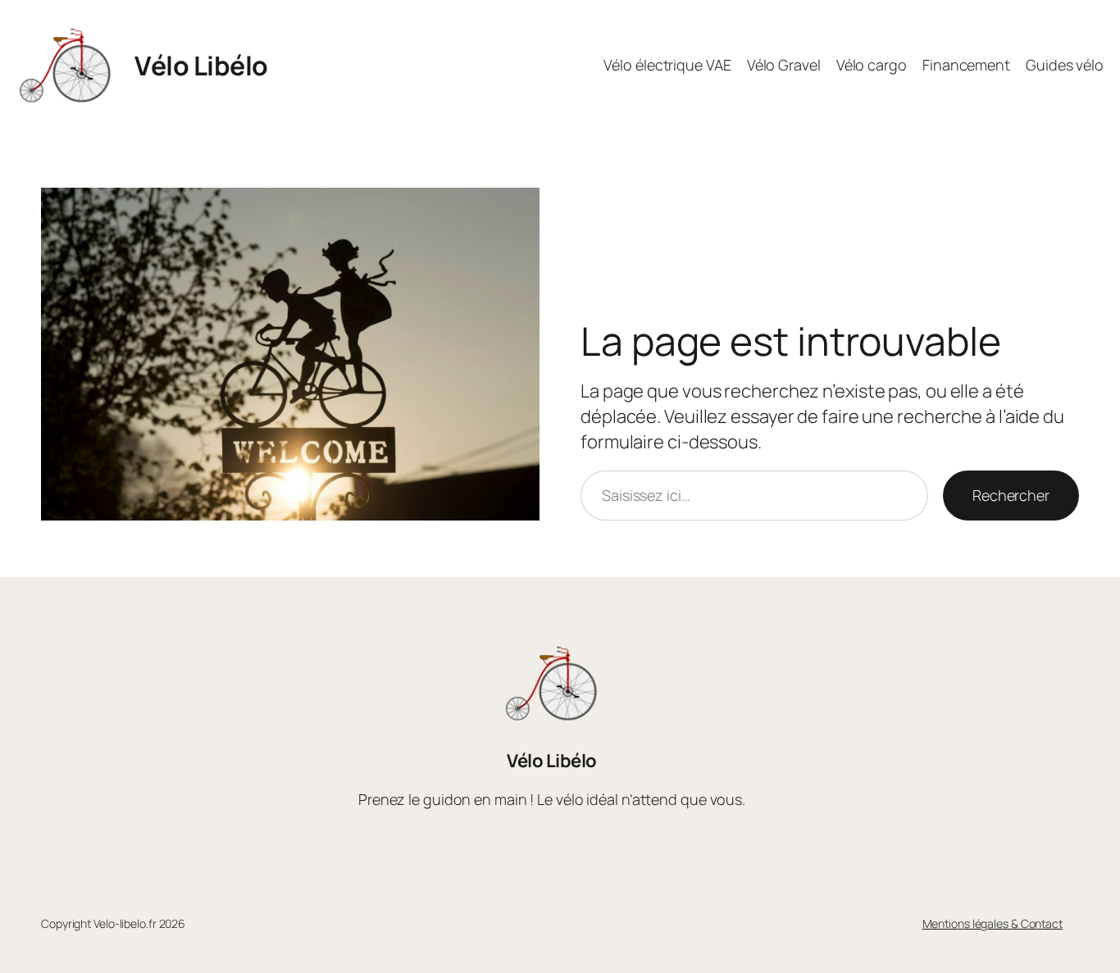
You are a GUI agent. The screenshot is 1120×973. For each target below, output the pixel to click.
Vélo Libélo (201, 66)
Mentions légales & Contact (992, 923)
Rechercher (1010, 495)
